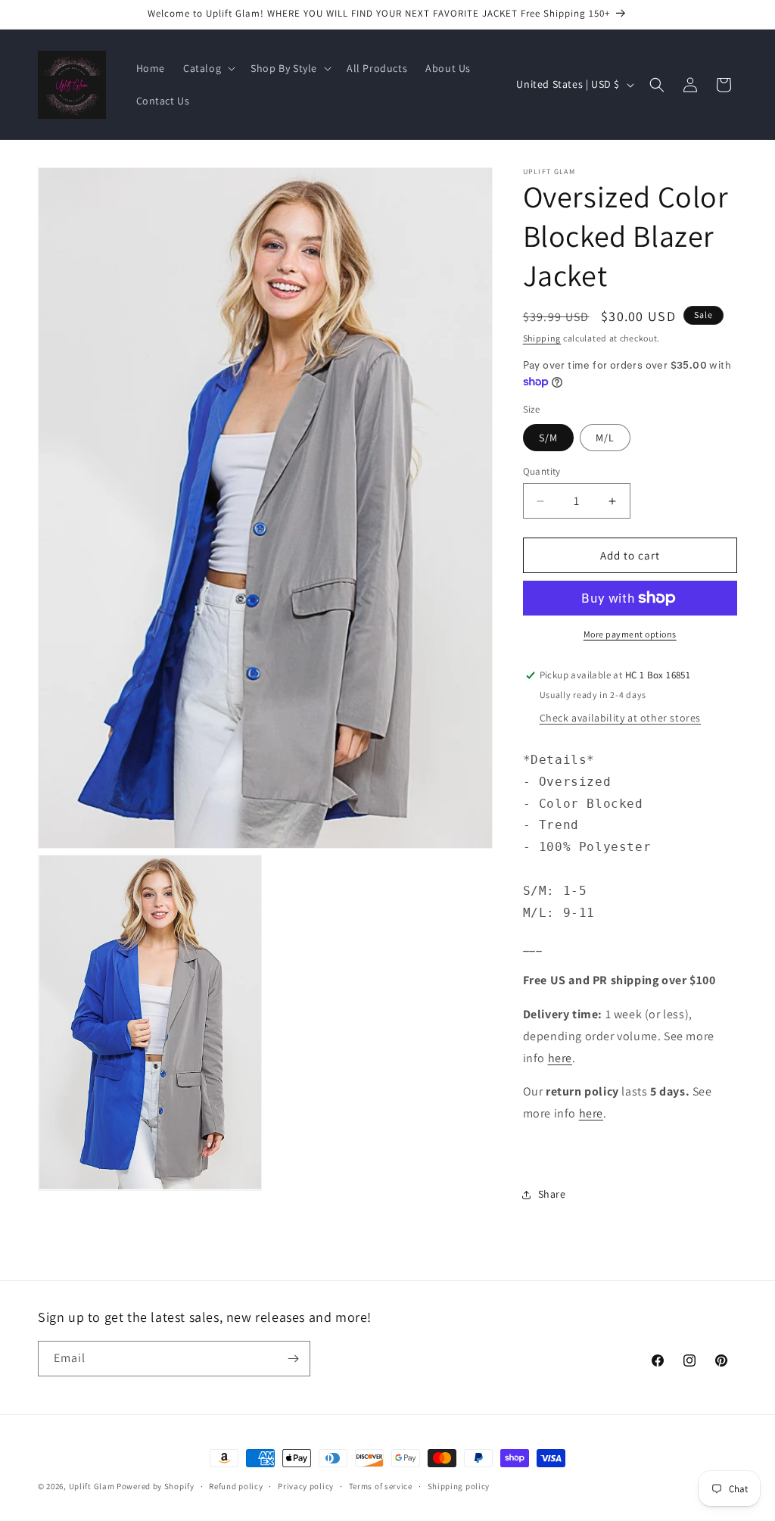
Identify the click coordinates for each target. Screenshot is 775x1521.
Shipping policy (459, 1486)
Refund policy (236, 1486)
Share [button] (552, 1194)
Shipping (542, 338)
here (560, 1058)
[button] (207, 68)
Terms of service (380, 1486)
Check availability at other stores (620, 718)
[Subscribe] (293, 1358)
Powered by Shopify (156, 1486)
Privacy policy (306, 1486)
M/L (605, 437)
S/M (548, 437)
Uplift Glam (92, 1486)
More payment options (630, 634)
